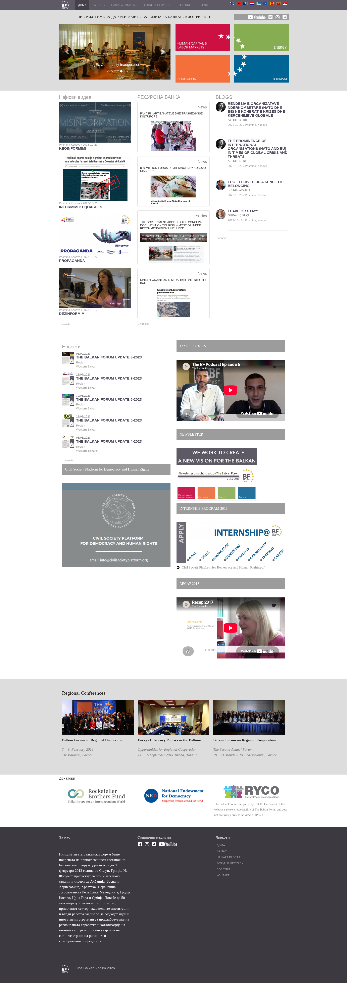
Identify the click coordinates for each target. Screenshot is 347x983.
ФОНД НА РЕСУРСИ (157, 5)
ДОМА (82, 5)
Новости (71, 346)
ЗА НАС (97, 5)
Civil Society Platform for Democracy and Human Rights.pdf (223, 567)
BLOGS (224, 97)
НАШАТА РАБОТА (123, 5)
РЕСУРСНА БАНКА (158, 97)
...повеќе (64, 324)
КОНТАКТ (202, 5)
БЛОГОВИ (183, 5)
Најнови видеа (75, 97)
